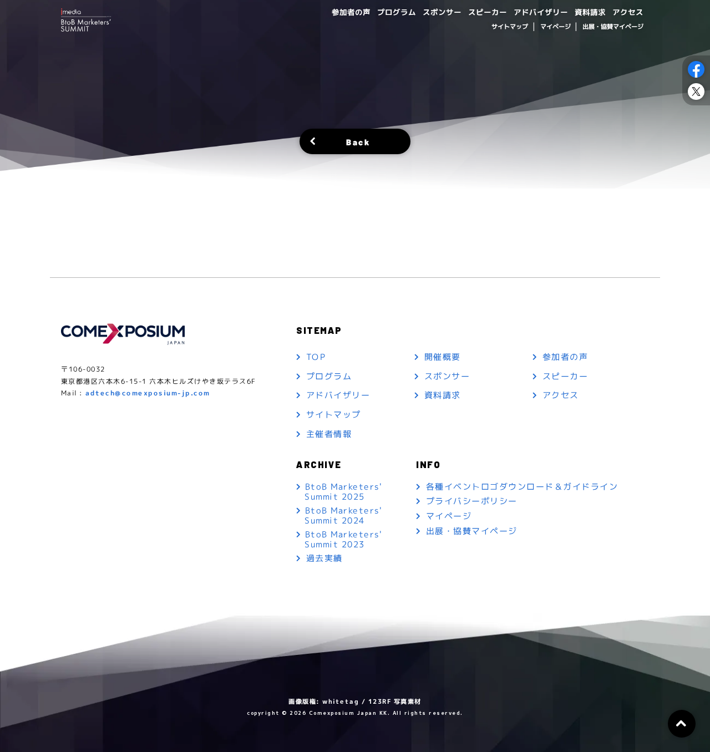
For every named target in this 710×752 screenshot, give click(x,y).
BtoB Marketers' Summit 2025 (343, 491)
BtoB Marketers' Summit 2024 (343, 515)
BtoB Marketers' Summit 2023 (343, 539)
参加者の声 (351, 12)
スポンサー (442, 12)
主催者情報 (329, 434)
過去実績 (324, 558)
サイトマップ (509, 26)
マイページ (555, 26)
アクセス (627, 12)
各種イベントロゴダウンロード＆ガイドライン (522, 487)
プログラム (396, 12)
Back (358, 141)
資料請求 (590, 12)
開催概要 (442, 357)
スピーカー (487, 12)
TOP (316, 357)
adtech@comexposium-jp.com (147, 393)
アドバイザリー (541, 12)
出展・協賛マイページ (612, 26)
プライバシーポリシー (472, 501)
